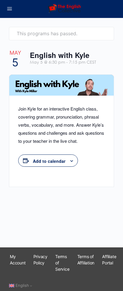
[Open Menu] (9, 8)
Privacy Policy (40, 259)
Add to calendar (49, 161)
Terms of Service (62, 263)
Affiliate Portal (109, 259)
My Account (18, 259)
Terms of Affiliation (86, 259)
